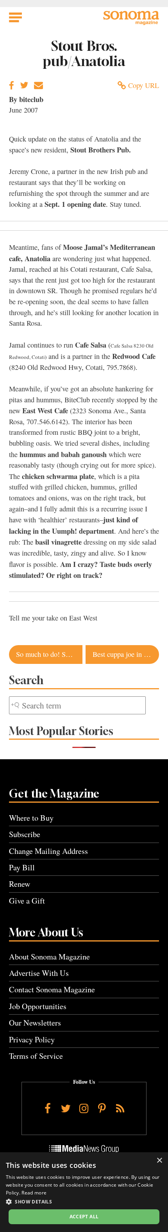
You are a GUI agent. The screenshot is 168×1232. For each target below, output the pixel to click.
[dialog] (84, 1192)
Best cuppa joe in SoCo (126, 654)
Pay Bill (22, 867)
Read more (33, 1192)
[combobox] (77, 705)
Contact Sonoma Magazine (52, 989)
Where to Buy (31, 817)
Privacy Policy (32, 1039)
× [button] (159, 1161)
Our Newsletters (35, 1022)
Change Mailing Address (48, 851)
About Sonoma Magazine (49, 956)
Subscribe (24, 834)
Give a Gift (27, 900)
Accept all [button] (84, 1216)
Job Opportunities (37, 1006)
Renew (19, 884)
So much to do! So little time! (49, 654)
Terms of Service (36, 1056)
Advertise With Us (39, 973)
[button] (84, 1201)
